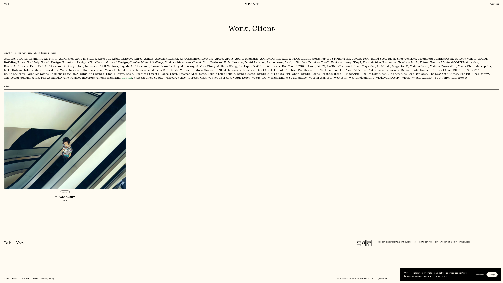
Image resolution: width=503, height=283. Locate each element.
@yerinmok (383, 279)
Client (37, 53)
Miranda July (65, 197)
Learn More (479, 275)
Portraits (65, 192)
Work (6, 4)
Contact (494, 4)
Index (53, 53)
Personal (45, 53)
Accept (492, 275)
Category (27, 53)
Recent (17, 53)
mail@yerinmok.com (460, 242)
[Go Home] (251, 4)
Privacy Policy (47, 278)
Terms (35, 278)
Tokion (65, 200)
